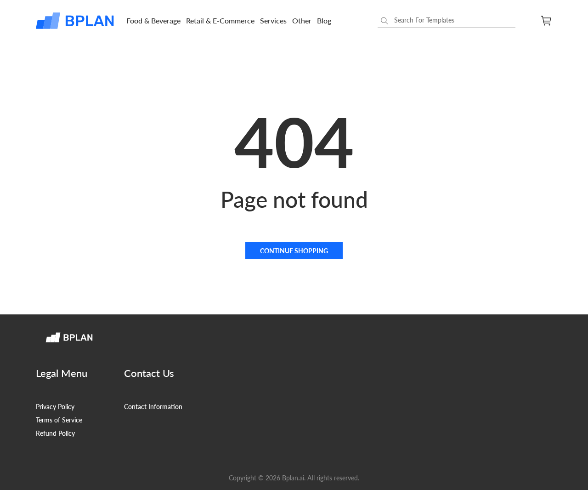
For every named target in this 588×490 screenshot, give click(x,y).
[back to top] (569, 471)
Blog (324, 20)
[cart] (546, 20)
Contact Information (153, 406)
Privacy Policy (55, 406)
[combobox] (446, 20)
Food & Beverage (153, 20)
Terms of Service (59, 420)
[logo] (75, 20)
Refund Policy (55, 433)
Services (273, 20)
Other (301, 20)
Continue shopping (294, 251)
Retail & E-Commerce (220, 20)
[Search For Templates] (384, 20)
